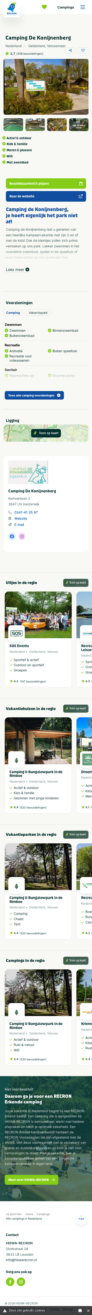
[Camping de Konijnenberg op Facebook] (12, 536)
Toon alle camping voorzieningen (31, 395)
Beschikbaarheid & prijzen (29, 184)
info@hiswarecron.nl (21, 1260)
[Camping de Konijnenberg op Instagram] (22, 536)
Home (29, 1214)
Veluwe (52, 651)
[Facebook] (10, 1282)
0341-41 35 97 (26, 512)
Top (81, 1218)
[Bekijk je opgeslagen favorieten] (45, 7)
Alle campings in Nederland (24, 1218)
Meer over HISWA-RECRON (28, 1180)
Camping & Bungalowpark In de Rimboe (36, 774)
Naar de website (21, 196)
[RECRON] (12, 8)
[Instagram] (21, 1282)
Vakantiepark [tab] (38, 312)
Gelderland (37, 651)
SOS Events (19, 646)
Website (20, 518)
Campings (65, 7)
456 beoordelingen (29, 53)
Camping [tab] (13, 312)
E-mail (19, 525)
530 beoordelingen (33, 807)
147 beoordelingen (33, 681)
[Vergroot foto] (13, 124)
